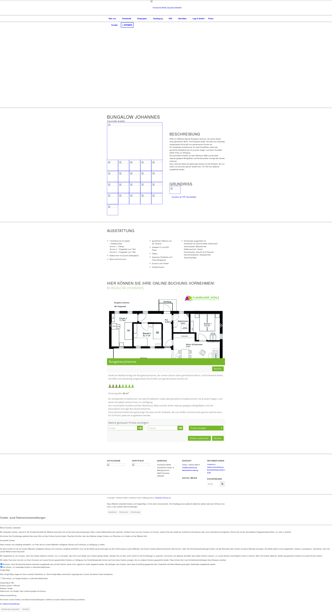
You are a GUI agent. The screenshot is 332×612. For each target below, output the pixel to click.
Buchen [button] (218, 368)
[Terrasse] (123, 165)
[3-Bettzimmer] (123, 187)
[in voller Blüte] (134, 165)
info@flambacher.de (189, 467)
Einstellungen (135, 512)
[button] (208, 325)
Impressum (211, 464)
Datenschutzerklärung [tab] (8, 595)
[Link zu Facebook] (223, 498)
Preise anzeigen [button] (198, 428)
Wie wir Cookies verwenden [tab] (10, 527)
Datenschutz (123, 512)
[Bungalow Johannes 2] (112, 209)
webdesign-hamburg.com (163, 498)
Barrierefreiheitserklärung (216, 470)
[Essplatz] (145, 165)
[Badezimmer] (112, 198)
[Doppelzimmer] (112, 187)
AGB (209, 472)
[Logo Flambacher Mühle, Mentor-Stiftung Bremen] (166, 7)
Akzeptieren (112, 512)
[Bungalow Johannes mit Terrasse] (134, 141)
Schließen (25, 609)
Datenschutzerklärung (215, 467)
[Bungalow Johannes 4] (156, 198)
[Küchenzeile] (123, 176)
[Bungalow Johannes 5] (145, 198)
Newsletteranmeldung (190, 470)
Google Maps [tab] (5, 570)
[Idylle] (134, 198)
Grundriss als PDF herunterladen (184, 197)
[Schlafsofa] (145, 176)
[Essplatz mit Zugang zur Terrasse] (156, 165)
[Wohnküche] (112, 176)
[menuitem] (112, 18)
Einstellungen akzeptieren (10, 609)
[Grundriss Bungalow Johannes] (175, 190)
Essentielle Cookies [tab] (7, 540)
